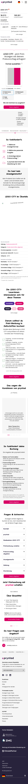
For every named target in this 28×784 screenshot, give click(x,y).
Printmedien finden (14, 619)
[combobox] (19, 2)
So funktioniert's (5, 130)
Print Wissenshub (7, 714)
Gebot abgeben (14, 135)
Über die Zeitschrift (14, 130)
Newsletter (5, 718)
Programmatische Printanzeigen (11, 702)
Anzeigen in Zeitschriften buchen (11, 698)
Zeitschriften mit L (20, 652)
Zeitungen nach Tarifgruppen (10, 707)
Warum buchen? (23, 130)
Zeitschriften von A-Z (7, 705)
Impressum (4, 765)
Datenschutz (5, 763)
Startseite (4, 652)
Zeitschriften (11, 652)
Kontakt (4, 682)
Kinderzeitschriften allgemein (15, 247)
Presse (4, 721)
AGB (3, 761)
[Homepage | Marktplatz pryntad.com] (6, 2)
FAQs (3, 684)
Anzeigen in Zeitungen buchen (10, 695)
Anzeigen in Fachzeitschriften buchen (12, 700)
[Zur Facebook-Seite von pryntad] (3, 675)
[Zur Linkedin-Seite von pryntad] (10, 675)
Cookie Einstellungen (7, 767)
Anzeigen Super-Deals (8, 693)
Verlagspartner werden (8, 686)
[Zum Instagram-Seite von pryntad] (7, 675)
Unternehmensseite (7, 716)
